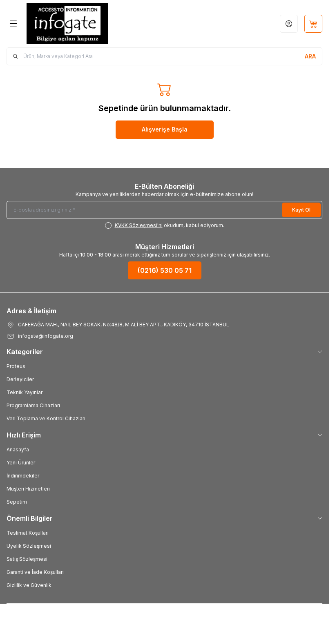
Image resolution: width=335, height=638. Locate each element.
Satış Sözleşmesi (27, 559)
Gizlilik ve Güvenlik (29, 585)
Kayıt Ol (301, 210)
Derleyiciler (20, 379)
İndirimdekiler (23, 476)
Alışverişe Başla (165, 129)
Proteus (16, 366)
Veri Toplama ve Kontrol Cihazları (46, 418)
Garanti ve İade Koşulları (35, 572)
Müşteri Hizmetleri (28, 489)
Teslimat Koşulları (28, 533)
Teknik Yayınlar (24, 392)
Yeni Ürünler (21, 463)
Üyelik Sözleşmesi (29, 546)
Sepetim (17, 502)
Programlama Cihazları (33, 405)
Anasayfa (18, 449)
